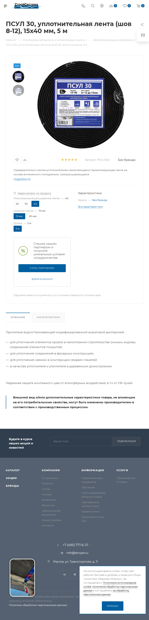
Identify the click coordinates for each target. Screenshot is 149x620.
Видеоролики (90, 511)
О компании (50, 478)
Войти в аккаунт (42, 279)
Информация (92, 470)
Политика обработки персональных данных (38, 605)
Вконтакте (65, 574)
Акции (11, 478)
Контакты (48, 525)
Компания (51, 470)
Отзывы (47, 494)
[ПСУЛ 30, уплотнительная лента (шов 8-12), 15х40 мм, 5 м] (81, 105)
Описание (18, 317)
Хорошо (112, 606)
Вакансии (48, 505)
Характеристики (48, 317)
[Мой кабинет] (102, 6)
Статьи (46, 488)
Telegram (74, 574)
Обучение (88, 487)
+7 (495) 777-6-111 (75, 545)
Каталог (13, 470)
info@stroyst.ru (77, 553)
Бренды (12, 485)
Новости (47, 483)
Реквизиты (49, 499)
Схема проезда (52, 520)
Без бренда (126, 160)
